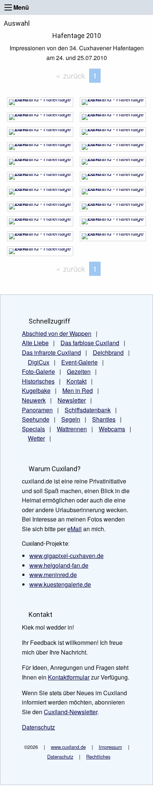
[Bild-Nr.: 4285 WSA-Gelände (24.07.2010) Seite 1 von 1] (40, 178)
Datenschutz (60, 756)
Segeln (70, 419)
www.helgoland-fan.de (58, 565)
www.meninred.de (53, 574)
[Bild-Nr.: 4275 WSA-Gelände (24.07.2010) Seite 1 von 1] (40, 253)
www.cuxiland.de (68, 746)
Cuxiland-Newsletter (70, 712)
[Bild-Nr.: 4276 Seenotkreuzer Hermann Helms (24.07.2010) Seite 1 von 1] (113, 238)
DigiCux (38, 362)
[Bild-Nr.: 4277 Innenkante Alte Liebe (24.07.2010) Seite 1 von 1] (40, 238)
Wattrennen (72, 429)
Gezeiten (79, 371)
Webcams (112, 429)
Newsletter (72, 400)
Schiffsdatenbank (88, 410)
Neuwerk (34, 400)
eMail (74, 528)
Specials (33, 429)
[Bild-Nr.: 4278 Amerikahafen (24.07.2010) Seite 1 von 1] (113, 223)
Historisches (38, 381)
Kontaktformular (68, 677)
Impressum (110, 746)
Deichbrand (108, 352)
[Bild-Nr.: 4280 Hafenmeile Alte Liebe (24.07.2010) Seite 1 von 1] (113, 208)
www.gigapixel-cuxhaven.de (66, 555)
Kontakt (76, 381)
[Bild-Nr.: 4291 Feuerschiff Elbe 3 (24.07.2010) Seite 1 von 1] (40, 134)
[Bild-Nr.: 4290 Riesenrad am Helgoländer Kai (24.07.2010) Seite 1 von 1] (113, 134)
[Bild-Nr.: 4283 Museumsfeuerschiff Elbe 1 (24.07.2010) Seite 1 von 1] (40, 193)
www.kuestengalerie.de (60, 584)
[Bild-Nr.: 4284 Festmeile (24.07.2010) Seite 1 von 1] (113, 178)
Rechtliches (98, 756)
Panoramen (37, 410)
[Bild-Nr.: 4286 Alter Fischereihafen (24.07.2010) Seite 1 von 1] (113, 164)
